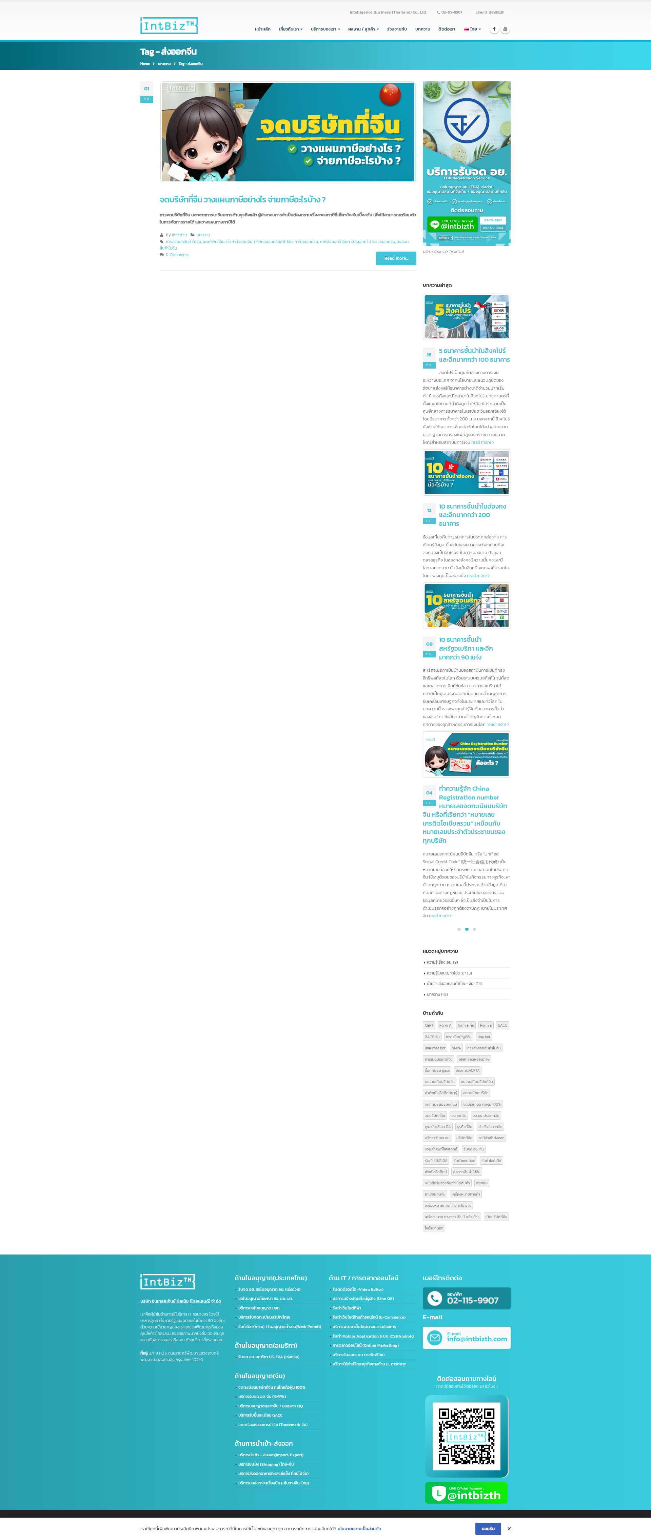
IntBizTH (179, 235)
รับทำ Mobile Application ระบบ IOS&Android (373, 1336)
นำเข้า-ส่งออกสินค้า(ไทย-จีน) (451, 983)
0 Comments (177, 255)
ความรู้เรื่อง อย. (439, 962)
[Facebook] (494, 29)
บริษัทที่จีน (464, 1138)
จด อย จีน (459, 1115)
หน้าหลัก (263, 28)
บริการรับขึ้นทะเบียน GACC (260, 1415)
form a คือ (466, 1025)
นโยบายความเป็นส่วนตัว (359, 1528)
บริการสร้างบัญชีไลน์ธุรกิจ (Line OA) (363, 1299)
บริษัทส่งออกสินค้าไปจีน (273, 242)
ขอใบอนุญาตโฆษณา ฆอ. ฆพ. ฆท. (265, 1299)
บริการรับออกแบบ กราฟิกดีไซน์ (358, 1355)
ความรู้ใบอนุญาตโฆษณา (446, 973)
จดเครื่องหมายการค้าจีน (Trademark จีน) (273, 1425)
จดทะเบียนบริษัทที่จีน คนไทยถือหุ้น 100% (271, 1387)
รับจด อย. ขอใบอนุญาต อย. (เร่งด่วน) (269, 1289)
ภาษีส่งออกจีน (306, 242)
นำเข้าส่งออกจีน (239, 242)
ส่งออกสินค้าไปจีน (466, 1171)
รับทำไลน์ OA (491, 1160)
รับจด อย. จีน (473, 1149)
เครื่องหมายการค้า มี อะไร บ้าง (448, 1205)
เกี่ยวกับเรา (289, 28)
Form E (486, 1025)
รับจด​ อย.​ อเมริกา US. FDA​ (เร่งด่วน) (268, 1357)
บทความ (422, 28)
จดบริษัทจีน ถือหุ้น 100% (482, 1104)
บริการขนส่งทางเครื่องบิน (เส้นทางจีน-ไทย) (273, 1483)
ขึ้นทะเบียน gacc (437, 1070)
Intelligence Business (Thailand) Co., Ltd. (388, 12)
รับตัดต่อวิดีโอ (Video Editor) (358, 1289)
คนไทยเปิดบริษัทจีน (440, 1081)
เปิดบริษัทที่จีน (496, 1217)
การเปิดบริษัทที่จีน (439, 1059)
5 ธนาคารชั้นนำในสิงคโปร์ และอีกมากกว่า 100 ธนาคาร (474, 355)
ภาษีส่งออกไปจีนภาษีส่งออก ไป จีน (348, 242)
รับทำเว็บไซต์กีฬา (347, 1308)
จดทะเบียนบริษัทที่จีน (441, 1104)
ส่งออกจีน (386, 242)
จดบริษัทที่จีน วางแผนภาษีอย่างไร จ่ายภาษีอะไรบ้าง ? (243, 199)
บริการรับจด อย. (437, 1138)
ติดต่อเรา (446, 28)
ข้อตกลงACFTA (468, 1070)
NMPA (456, 1048)
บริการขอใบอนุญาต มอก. (259, 1308)
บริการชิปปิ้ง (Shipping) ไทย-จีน (266, 1464)
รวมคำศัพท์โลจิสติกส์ (441, 1149)
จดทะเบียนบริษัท (476, 1092)
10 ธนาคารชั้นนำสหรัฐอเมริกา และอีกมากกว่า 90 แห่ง (466, 648)
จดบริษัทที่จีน (213, 242)
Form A (445, 1025)
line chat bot (435, 1048)
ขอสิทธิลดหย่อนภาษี (474, 1059)
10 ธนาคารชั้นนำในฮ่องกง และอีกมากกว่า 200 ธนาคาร (472, 515)
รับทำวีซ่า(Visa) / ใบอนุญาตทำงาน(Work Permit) (279, 1327)
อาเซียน (482, 1183)
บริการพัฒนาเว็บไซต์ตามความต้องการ (364, 1327)
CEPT (429, 1025)
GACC (502, 1025)
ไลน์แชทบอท (434, 1228)
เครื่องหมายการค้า (466, 1194)
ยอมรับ (488, 1528)
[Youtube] (505, 29)
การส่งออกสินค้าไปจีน (183, 242)
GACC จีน (432, 1037)
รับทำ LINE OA (436, 1160)
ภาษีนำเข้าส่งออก (491, 1138)
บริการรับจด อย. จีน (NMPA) (262, 1397)
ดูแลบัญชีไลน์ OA (438, 1126)
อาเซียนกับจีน (435, 1194)
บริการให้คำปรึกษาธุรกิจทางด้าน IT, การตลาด (370, 1364)
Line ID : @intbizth (490, 12)
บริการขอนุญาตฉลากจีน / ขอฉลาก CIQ (270, 1406)
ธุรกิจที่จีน (464, 1126)
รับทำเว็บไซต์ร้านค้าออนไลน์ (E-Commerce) (369, 1317)
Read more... (396, 258)
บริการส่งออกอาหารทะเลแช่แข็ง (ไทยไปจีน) (273, 1473)
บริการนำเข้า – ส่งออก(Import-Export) (270, 1455)
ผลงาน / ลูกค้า (361, 28)
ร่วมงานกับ (397, 28)
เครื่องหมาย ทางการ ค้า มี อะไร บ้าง (452, 1217)
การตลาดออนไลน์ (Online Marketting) (366, 1345)
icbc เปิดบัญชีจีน (459, 1037)
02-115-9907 (451, 12)
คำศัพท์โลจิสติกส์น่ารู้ (441, 1092)
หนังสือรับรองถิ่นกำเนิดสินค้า (447, 1183)
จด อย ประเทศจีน (486, 1115)
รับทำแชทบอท (464, 1160)
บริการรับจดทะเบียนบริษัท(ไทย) (264, 1317)
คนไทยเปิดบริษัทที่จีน (477, 1081)
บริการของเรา (323, 28)
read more (481, 442)
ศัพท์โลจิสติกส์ (436, 1171)
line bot (484, 1037)
